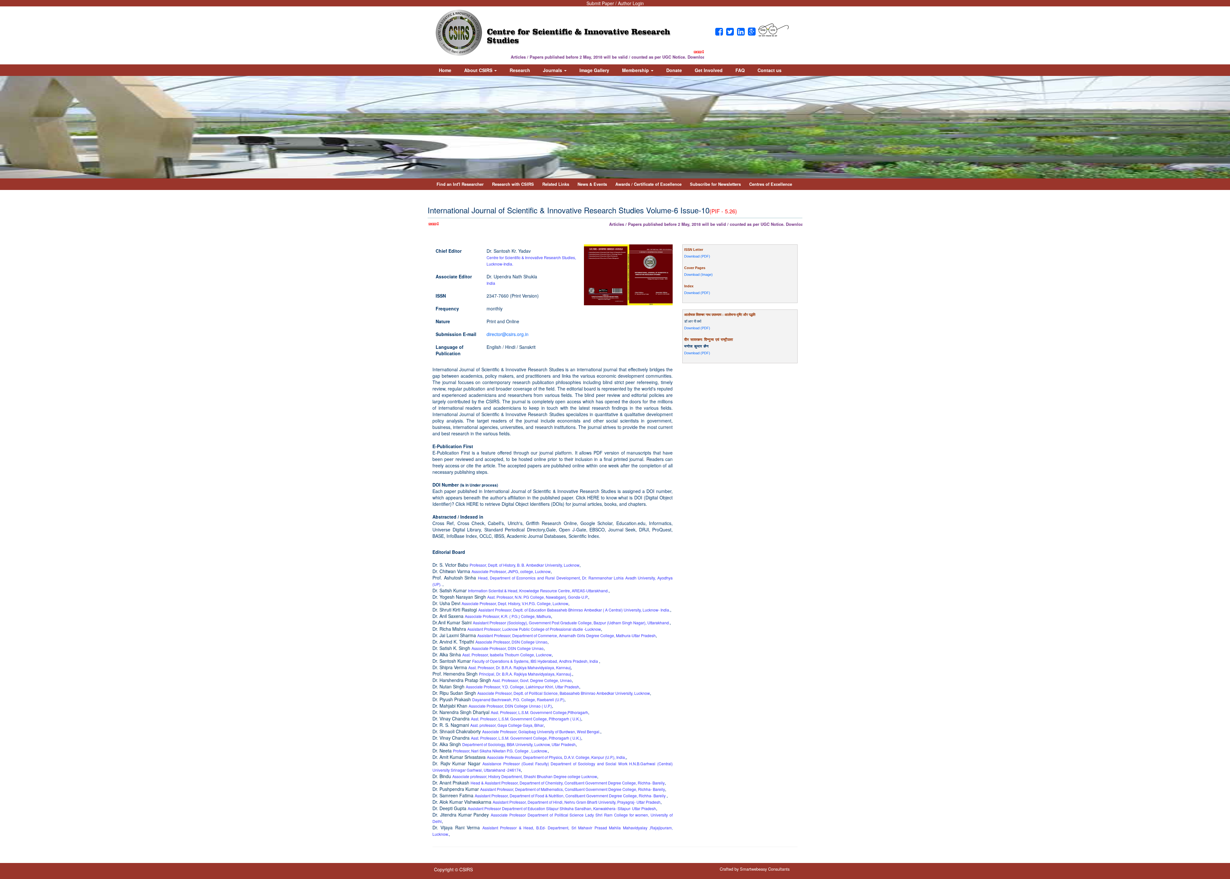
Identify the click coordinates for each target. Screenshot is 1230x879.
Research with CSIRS (513, 184)
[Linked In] (740, 32)
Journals (553, 70)
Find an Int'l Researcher (460, 184)
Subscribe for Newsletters (715, 184)
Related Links (555, 184)
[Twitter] (730, 32)
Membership (636, 70)
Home (445, 70)
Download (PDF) (697, 256)
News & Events (592, 184)
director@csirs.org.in (508, 334)
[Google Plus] (751, 32)
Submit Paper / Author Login (615, 3)
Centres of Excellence (770, 184)
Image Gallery (594, 70)
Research (520, 70)
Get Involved (709, 70)
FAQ (740, 70)
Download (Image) (698, 274)
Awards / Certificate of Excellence (648, 184)
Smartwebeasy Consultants (765, 869)
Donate (674, 70)
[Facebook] (719, 32)
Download (673, 57)
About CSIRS (479, 70)
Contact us (770, 70)
